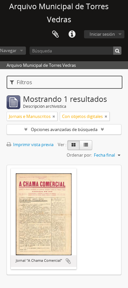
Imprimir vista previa (32, 144)
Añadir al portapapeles (68, 261)
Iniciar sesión (102, 34)
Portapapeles (55, 34)
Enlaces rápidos (72, 34)
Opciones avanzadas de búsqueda (64, 129)
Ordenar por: (79, 155)
